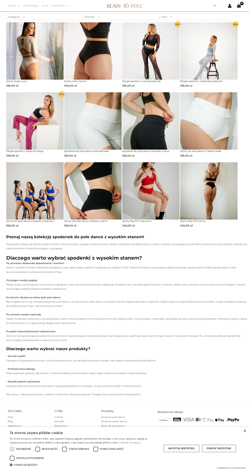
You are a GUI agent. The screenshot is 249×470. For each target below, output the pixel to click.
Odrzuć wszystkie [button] (219, 448)
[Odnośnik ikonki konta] (230, 6)
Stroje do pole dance (113, 417)
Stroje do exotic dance (114, 421)
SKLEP (12, 6)
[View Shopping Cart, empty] (239, 6)
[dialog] (124, 448)
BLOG (45, 6)
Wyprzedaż (31, 6)
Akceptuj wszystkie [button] (181, 448)
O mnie (58, 417)
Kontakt (59, 421)
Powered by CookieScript (231, 468)
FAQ (10, 417)
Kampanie (58, 6)
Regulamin (60, 425)
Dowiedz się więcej (129, 442)
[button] (222, 6)
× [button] (244, 431)
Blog (10, 421)
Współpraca (15, 425)
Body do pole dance (112, 425)
